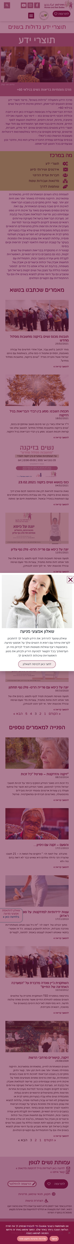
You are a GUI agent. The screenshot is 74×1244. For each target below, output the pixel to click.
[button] (70, 579)
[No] (69, 1233)
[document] (37, 622)
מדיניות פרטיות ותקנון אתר (32, 1238)
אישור (54, 1238)
